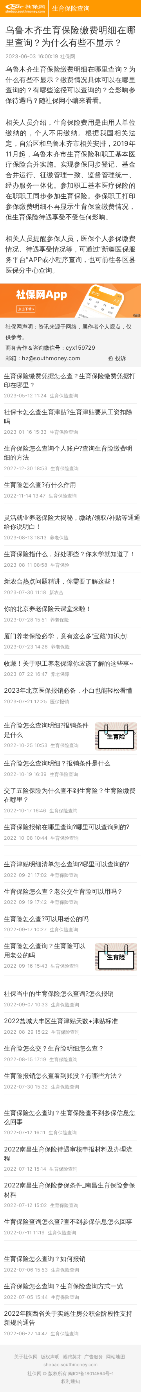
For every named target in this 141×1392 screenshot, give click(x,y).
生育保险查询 (71, 8)
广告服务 (93, 1357)
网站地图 (115, 1357)
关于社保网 (26, 1357)
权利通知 (70, 1381)
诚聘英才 (72, 1357)
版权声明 (50, 1357)
